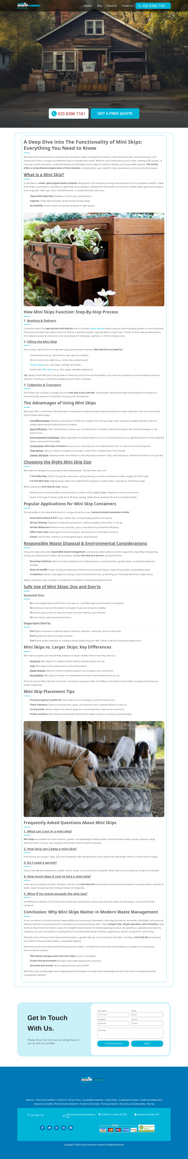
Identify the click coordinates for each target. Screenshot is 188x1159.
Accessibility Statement (92, 1100)
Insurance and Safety (43, 1104)
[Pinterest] (70, 1127)
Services (87, 5)
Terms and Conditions (45, 1100)
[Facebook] (42, 1127)
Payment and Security (90, 1104)
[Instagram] (56, 1127)
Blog (99, 5)
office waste (48, 369)
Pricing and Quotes (109, 1104)
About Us (112, 5)
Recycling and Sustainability (132, 1104)
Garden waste (37, 364)
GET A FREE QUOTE (115, 113)
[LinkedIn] (63, 1127)
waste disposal (97, 328)
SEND (147, 1044)
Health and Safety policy (151, 1100)
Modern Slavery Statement (66, 1104)
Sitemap (150, 1104)
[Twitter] (49, 1127)
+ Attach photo (113, 1044)
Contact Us (127, 5)
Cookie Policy (111, 1100)
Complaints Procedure (129, 1100)
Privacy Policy (74, 1100)
